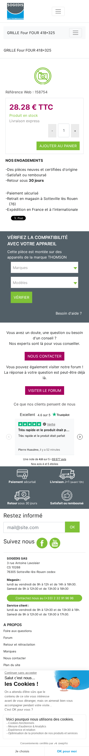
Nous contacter (14, 658)
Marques (9, 651)
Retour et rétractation (19, 644)
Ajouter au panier (58, 146)
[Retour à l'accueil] (15, 11)
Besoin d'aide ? (69, 313)
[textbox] (44, 267)
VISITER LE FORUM (44, 390)
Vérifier (21, 297)
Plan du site (11, 665)
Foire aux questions (17, 631)
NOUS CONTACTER (44, 356)
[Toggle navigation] (58, 11)
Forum (8, 637)
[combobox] (44, 267)
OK (72, 527)
